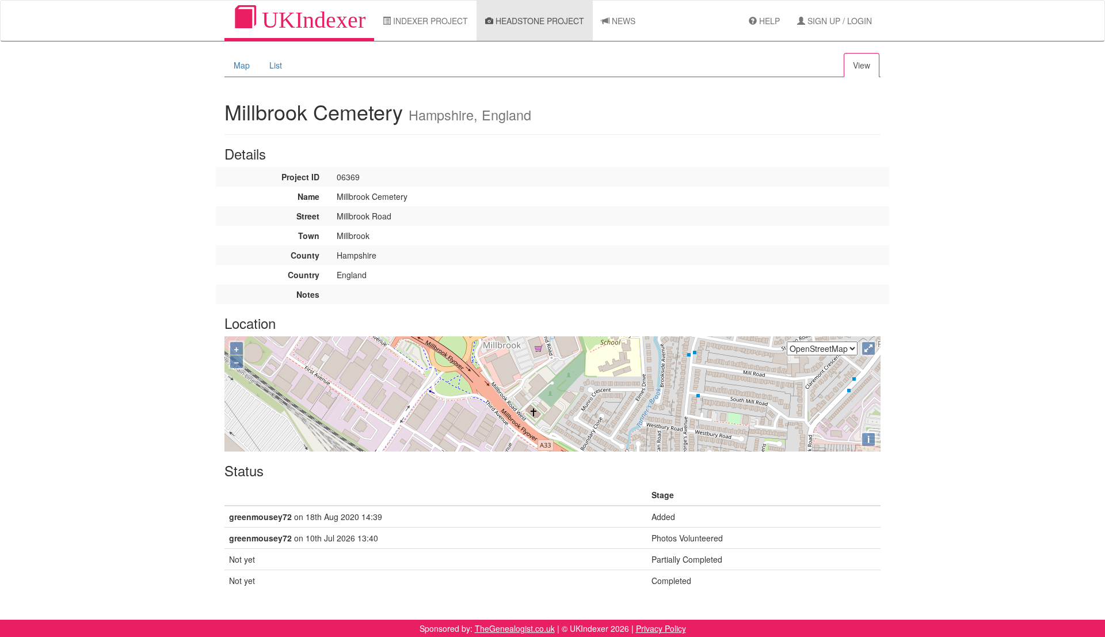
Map (242, 65)
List (275, 65)
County (305, 255)
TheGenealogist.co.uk (515, 628)
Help (768, 20)
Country (303, 274)
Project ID (300, 177)
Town (308, 235)
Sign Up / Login (838, 20)
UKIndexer (310, 20)
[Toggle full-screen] (868, 348)
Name (308, 196)
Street (307, 216)
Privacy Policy (661, 628)
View (861, 65)
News (622, 20)
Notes (307, 294)
